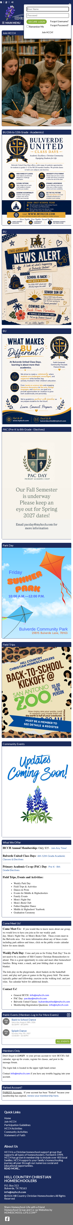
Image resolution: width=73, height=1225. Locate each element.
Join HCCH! (47, 32)
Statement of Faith (14, 1135)
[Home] (1, 2)
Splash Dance (19, 1030)
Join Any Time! (59, 848)
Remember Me (36, 26)
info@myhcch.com (15, 1192)
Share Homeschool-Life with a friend (24, 1207)
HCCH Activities (13, 1128)
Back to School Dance (24, 1019)
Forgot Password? (59, 25)
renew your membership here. (43, 1095)
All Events (63, 1041)
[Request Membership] (6, 2)
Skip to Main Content (29, 1198)
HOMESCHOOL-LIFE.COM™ (20, 1212)
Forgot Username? (59, 21)
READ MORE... (12, 1168)
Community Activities (16, 1131)
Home (7, 1118)
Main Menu (12, 22)
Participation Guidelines (17, 1125)
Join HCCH (10, 1121)
